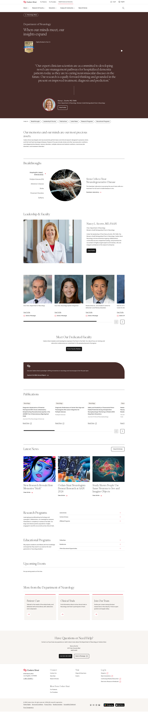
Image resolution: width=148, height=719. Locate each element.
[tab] (35, 174)
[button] (91, 513)
